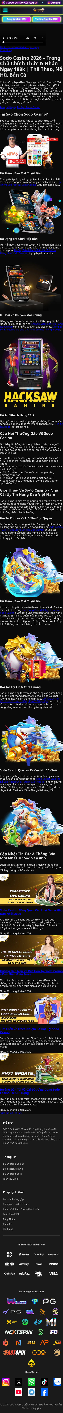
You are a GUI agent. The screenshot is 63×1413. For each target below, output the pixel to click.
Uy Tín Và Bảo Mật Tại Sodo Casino (30, 183)
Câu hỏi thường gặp (13, 1199)
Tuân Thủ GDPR (11, 1214)
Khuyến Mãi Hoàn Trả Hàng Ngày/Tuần (31, 325)
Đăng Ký (7, 1224)
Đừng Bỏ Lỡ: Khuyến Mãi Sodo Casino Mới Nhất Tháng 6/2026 (31, 328)
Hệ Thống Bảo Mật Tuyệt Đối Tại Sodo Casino (29, 611)
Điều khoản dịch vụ (13, 1168)
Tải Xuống (8, 1228)
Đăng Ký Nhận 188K (16, 19)
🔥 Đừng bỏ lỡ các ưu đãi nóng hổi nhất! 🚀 (25, 2)
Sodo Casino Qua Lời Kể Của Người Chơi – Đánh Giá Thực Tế (30, 780)
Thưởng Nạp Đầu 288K (46, 19)
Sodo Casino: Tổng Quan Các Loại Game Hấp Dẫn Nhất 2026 (31, 912)
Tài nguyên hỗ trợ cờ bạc (16, 1204)
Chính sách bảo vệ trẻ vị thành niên (21, 1209)
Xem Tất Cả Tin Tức (11, 1112)
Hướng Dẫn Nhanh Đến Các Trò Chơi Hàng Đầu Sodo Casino (28, 252)
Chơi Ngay (6, 50)
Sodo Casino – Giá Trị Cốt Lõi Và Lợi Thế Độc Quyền (31, 528)
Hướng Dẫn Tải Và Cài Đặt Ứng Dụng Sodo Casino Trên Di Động (30, 1091)
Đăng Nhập (9, 1219)
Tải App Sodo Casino (28, 107)
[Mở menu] (5, 10)
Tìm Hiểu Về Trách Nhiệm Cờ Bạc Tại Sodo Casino (29, 1030)
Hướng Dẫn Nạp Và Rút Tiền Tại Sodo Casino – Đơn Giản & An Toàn (31, 972)
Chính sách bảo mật (13, 1163)
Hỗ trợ (8, 1123)
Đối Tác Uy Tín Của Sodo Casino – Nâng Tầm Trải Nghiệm (29, 700)
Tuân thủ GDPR (11, 1178)
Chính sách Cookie (12, 1173)
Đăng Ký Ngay (8, 107)
